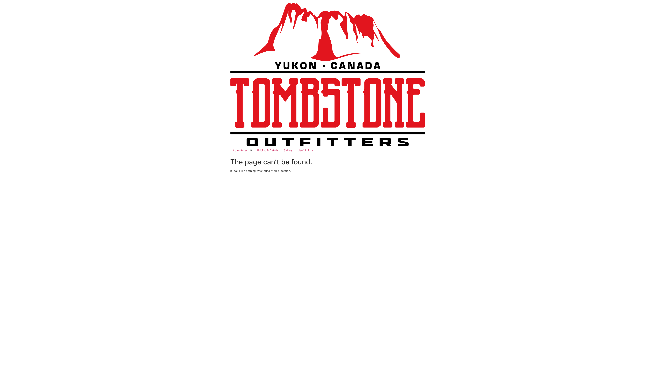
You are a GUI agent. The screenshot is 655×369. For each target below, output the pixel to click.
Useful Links (305, 150)
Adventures (240, 150)
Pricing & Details (267, 150)
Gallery (288, 150)
